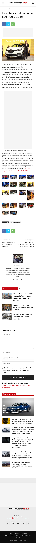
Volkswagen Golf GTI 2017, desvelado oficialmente (8, 244)
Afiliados (18, 535)
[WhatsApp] (13, 24)
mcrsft (8, 9)
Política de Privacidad (21, 533)
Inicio (3, 9)
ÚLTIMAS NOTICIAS (9, 394)
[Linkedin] (18, 280)
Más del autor (23, 289)
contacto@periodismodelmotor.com (18, 518)
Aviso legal (11, 533)
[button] (3, 3)
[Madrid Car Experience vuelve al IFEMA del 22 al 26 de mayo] (7, 307)
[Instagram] (14, 280)
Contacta (18, 537)
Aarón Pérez (7, 20)
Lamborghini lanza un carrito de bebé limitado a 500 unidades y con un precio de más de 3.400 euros (23, 421)
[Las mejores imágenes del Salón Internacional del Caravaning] (7, 316)
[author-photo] (18, 263)
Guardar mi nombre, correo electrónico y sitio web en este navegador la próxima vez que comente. (17, 370)
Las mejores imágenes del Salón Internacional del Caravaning (22, 317)
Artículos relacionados (10, 289)
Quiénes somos (26, 535)
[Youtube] (28, 523)
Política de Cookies (9, 535)
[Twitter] (8, 24)
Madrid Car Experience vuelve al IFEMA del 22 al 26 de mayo (22, 307)
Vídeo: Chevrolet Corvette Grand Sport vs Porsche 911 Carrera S (26, 244)
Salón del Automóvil (15, 222)
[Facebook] (4, 24)
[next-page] (6, 324)
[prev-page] (3, 324)
